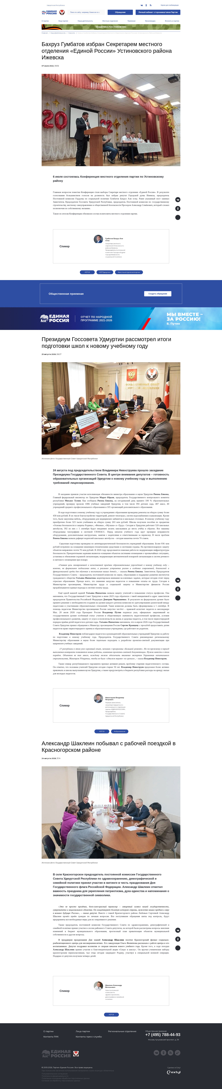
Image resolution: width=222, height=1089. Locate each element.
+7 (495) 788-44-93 (162, 1034)
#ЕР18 (87, 272)
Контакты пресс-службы (89, 1036)
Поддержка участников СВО (111, 27)
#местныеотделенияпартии (129, 272)
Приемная (131, 21)
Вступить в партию (172, 21)
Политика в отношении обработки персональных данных (66, 1078)
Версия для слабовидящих (169, 5)
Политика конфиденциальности (55, 1076)
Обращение (120, 12)
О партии (45, 21)
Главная (45, 33)
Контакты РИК (51, 1036)
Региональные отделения (122, 1031)
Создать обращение (157, 294)
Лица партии (63, 21)
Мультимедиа (150, 21)
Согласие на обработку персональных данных (61, 1081)
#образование (119, 731)
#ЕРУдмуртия (104, 272)
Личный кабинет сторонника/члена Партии (158, 12)
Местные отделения (110, 21)
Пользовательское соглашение (55, 1074)
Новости (71, 33)
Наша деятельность (85, 21)
